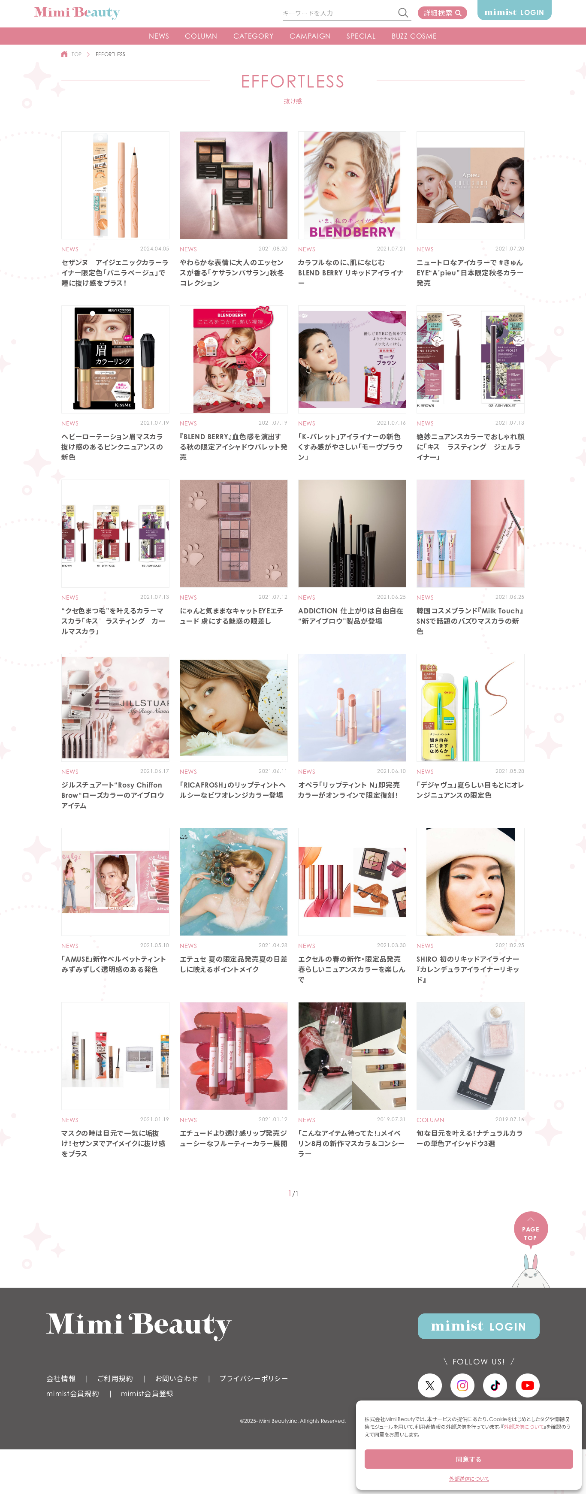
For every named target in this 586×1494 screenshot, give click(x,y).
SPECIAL (361, 36)
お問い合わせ (177, 1378)
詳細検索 (437, 13)
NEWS (159, 36)
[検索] (403, 13)
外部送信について (524, 1427)
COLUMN (201, 36)
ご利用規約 (115, 1378)
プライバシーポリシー (254, 1378)
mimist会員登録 (147, 1393)
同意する (469, 1459)
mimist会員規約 (73, 1393)
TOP (77, 54)
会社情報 (61, 1378)
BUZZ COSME (414, 36)
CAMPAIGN (310, 36)
